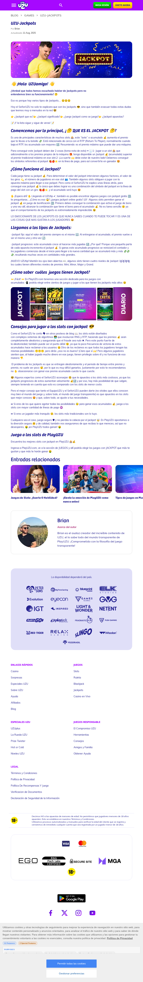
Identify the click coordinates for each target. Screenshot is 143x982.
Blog (14, 15)
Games (29, 15)
